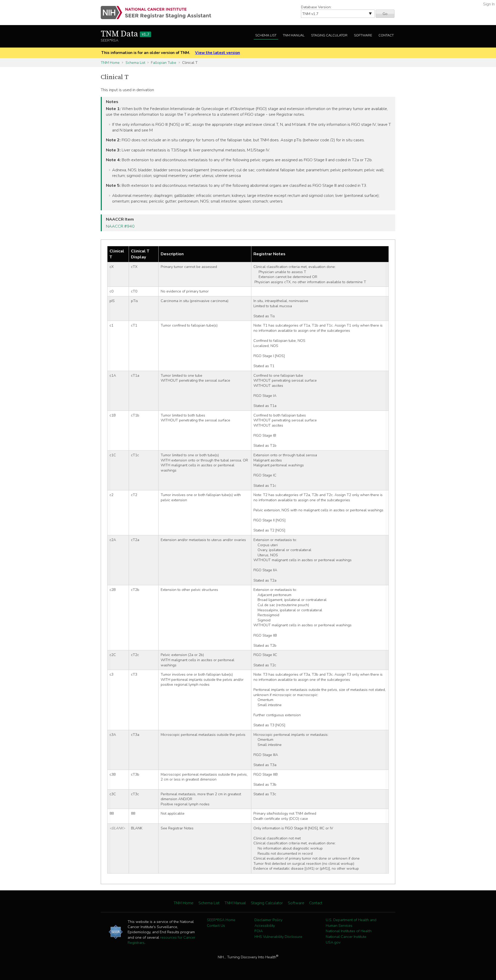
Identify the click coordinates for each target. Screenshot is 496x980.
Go (385, 13)
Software (363, 35)
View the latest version (217, 52)
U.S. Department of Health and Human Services (351, 922)
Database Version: (316, 7)
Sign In (489, 4)
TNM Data (125, 34)
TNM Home (110, 62)
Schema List (265, 35)
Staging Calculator (329, 35)
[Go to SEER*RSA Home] (159, 12)
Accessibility (264, 925)
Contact (386, 35)
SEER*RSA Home (221, 919)
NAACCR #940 (120, 226)
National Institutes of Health (348, 930)
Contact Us (216, 925)
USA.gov (333, 942)
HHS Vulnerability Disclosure (278, 936)
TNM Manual (294, 35)
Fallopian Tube (163, 62)
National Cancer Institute (346, 936)
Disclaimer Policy (268, 919)
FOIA (258, 930)
